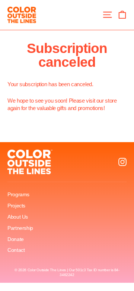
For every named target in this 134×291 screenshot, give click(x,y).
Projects (16, 206)
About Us (17, 217)
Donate (15, 239)
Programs (18, 194)
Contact (16, 250)
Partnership (20, 228)
